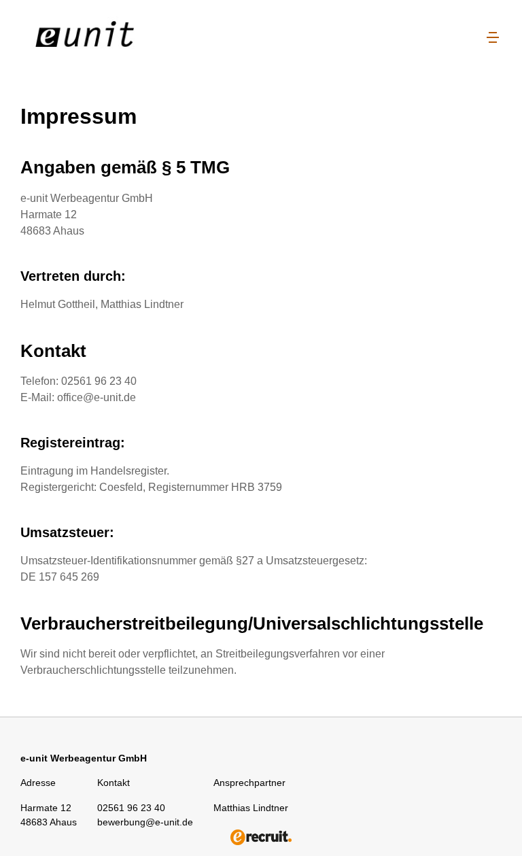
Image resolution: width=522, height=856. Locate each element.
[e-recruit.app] (261, 837)
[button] (493, 38)
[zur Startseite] (105, 38)
